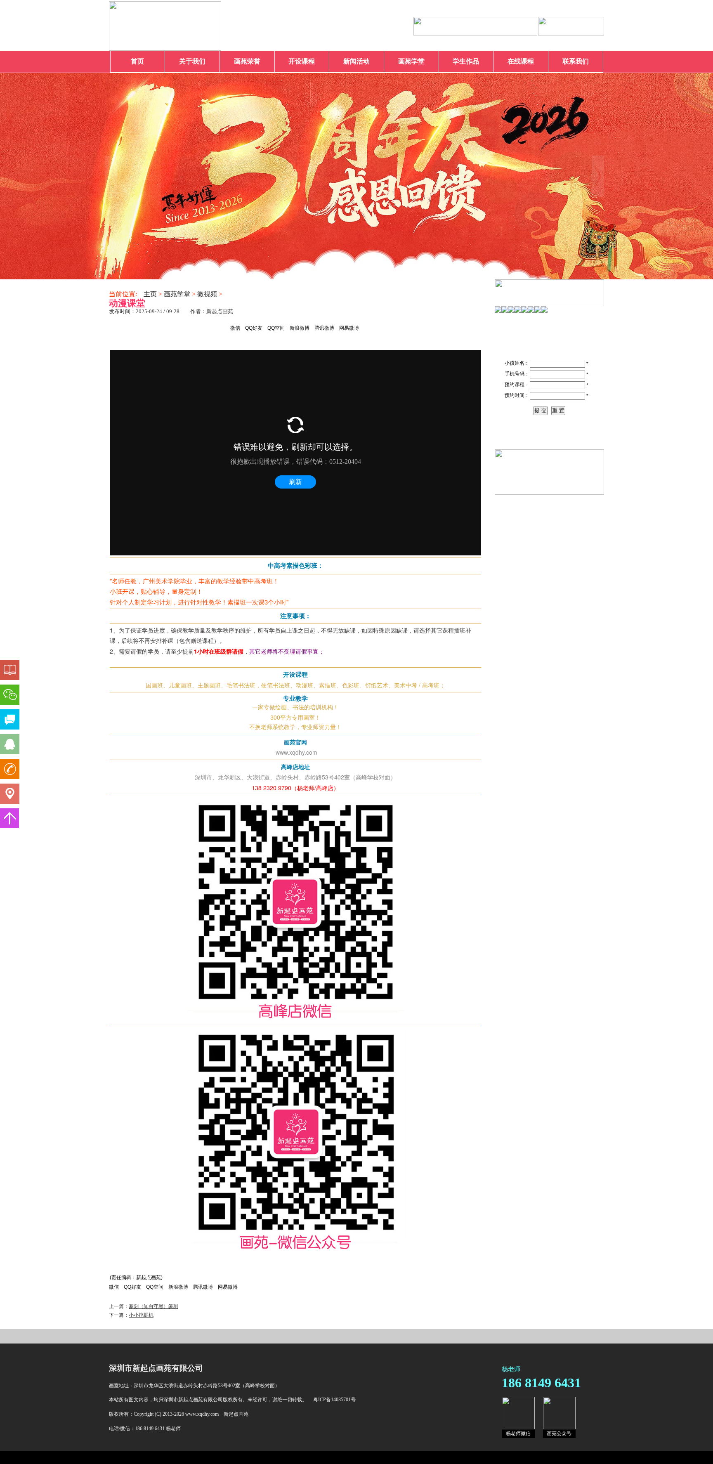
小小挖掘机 (141, 1315)
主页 (150, 294)
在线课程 (521, 61)
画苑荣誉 (247, 61)
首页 (137, 61)
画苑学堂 (411, 61)
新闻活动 (356, 61)
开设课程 (301, 61)
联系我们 (575, 61)
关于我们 (192, 61)
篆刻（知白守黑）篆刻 (153, 1306)
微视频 (207, 294)
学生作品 (466, 61)
